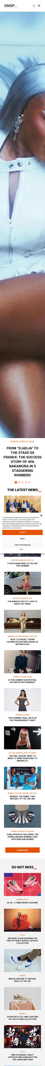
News (30, 677)
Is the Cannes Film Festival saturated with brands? (22, 681)
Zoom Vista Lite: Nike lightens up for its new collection (22, 1018)
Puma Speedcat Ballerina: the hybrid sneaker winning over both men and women (22, 836)
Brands (16, 598)
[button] (41, 515)
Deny (22, 539)
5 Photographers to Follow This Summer (23, 564)
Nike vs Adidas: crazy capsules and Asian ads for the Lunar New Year (22, 1057)
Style (29, 598)
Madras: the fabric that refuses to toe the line (22, 797)
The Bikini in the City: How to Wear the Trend (23, 602)
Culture (14, 560)
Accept (22, 532)
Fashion (14, 442)
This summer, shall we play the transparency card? (22, 719)
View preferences (23, 545)
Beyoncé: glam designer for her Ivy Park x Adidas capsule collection (22, 940)
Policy (21, 549)
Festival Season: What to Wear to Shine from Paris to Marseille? (23, 758)
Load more (22, 850)
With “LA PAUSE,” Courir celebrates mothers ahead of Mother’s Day (22, 641)
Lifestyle (23, 442)
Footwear (29, 831)
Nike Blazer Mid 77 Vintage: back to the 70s (22, 980)
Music (32, 442)
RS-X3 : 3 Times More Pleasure (22, 903)
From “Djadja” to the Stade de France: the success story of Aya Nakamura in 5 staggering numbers (22, 459)
